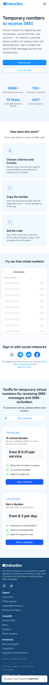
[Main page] (13, 4)
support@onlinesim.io (12, 605)
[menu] (44, 4)
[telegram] (20, 354)
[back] (5, 272)
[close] (44, 678)
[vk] (29, 354)
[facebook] (37, 354)
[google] (12, 354)
